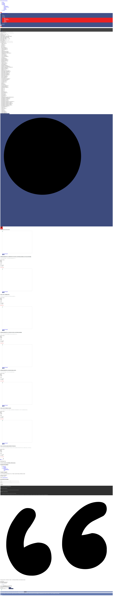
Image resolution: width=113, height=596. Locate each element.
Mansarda (3, 83)
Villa (4, 5)
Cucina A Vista (4, 54)
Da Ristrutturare (4, 58)
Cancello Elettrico (4, 49)
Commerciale (4, 466)
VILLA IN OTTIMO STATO (5, 408)
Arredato (3, 44)
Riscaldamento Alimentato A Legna (6, 102)
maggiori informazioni (21, 591)
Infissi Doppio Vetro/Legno (5, 70)
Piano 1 (3, 88)
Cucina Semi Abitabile (5, 56)
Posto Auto (3, 96)
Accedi (10, 587)
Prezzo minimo (2, 39)
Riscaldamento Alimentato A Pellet (6, 104)
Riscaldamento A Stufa (5, 99)
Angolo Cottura (4, 43)
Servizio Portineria (4, 106)
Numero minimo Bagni (3, 37)
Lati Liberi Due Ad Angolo (5, 78)
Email (1, 482)
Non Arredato (3, 84)
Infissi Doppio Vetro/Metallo (6, 71)
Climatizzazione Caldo (5, 51)
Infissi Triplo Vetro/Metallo (5, 74)
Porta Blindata (4, 95)
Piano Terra (3, 93)
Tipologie (3, 4)
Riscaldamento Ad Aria (5, 100)
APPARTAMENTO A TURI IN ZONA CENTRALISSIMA (11, 332)
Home (3, 2)
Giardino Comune (4, 62)
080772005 (3, 11)
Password (1, 586)
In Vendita (3, 3)
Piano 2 (3, 89)
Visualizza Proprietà (5, 253)
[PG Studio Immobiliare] (4, 0)
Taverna (3, 109)
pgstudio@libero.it (5, 477)
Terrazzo (3, 110)
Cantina (3, 50)
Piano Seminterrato (4, 92)
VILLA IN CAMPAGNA (4, 294)
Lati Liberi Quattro (4, 80)
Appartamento (6, 6)
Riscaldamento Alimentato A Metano (7, 103)
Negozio (5, 8)
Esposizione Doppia (4, 59)
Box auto (5, 9)
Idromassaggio (3, 64)
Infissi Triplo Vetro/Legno (5, 73)
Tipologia (1, 35)
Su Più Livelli (3, 108)
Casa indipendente (6, 19)
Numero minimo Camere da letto (5, 36)
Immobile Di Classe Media (5, 66)
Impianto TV (3, 69)
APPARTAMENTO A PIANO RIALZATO (8, 370)
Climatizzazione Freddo (5, 52)
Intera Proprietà (4, 77)
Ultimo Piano (3, 111)
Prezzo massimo (2, 40)
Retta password (11, 588)
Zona (1, 33)
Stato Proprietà (2, 34)
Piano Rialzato (4, 91)
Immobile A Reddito (4, 65)
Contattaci (3, 10)
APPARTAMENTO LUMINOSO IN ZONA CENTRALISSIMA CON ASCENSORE (15, 256)
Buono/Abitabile (4, 47)
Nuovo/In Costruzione (4, 85)
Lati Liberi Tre (4, 81)
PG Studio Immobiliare (5, 486)
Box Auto (3, 46)
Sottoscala (3, 107)
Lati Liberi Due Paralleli (5, 79)
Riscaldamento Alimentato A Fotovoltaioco (7, 101)
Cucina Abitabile (4, 55)
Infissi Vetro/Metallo (4, 76)
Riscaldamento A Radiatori (5, 98)
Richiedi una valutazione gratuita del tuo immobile (9, 493)
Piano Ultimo (3, 94)
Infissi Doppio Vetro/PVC (5, 72)
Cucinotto (3, 57)
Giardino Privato (4, 63)
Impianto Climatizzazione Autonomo (7, 67)
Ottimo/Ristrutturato (4, 86)
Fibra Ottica (3, 61)
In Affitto (3, 15)
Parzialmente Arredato (4, 87)
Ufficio (5, 7)
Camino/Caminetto (4, 48)
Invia (1, 12)
